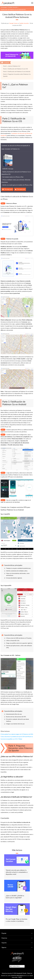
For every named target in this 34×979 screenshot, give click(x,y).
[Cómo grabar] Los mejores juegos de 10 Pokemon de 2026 (17, 734)
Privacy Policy (15, 977)
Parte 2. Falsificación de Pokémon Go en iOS (15, 69)
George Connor (13, 23)
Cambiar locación (12, 7)
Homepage (4, 7)
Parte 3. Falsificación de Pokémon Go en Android (16, 71)
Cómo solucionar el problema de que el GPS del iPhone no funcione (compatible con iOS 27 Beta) (17, 738)
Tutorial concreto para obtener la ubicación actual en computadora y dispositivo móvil (17, 872)
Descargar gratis (8, 189)
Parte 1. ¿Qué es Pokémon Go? (11, 66)
